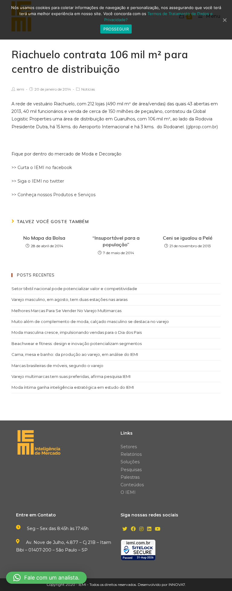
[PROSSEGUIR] (224, 20)
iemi (20, 89)
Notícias (88, 89)
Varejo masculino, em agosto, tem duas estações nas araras (69, 299)
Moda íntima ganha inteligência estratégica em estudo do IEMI (72, 387)
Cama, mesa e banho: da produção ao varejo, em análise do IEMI (74, 354)
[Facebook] (133, 529)
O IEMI (128, 492)
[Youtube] (157, 529)
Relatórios (131, 454)
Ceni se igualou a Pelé (187, 238)
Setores (129, 446)
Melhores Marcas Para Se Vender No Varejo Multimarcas (66, 310)
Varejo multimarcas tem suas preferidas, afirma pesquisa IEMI (70, 376)
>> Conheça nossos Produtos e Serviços (53, 194)
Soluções (130, 462)
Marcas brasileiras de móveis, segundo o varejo (57, 365)
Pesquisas (131, 469)
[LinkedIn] (149, 529)
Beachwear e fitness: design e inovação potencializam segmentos (76, 343)
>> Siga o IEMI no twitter (37, 181)
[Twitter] (124, 529)
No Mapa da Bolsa (44, 238)
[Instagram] (141, 529)
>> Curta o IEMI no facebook (41, 167)
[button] (46, 578)
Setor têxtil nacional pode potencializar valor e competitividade (74, 288)
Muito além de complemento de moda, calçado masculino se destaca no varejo (90, 321)
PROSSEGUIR (116, 29)
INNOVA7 (177, 584)
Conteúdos (132, 484)
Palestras (130, 477)
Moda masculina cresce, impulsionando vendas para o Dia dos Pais (76, 332)
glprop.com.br (202, 126)
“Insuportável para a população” (116, 241)
